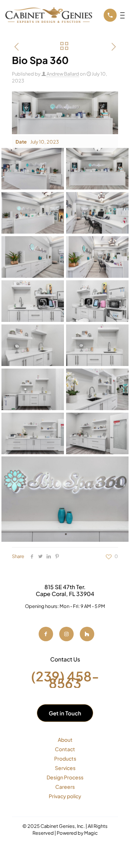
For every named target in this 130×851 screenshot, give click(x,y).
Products (65, 758)
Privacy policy (65, 796)
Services (65, 768)
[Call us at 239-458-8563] (110, 15)
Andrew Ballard (63, 74)
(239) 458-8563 (65, 679)
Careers (65, 786)
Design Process (65, 777)
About (65, 739)
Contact (65, 749)
